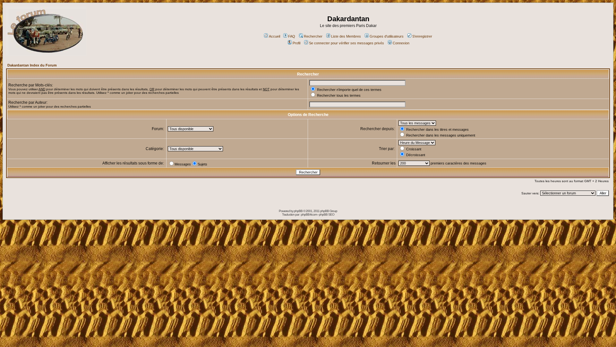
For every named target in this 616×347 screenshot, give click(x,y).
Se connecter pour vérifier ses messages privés (346, 43)
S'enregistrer (422, 36)
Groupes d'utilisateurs (387, 36)
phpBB (298, 211)
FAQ (291, 36)
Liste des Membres (346, 36)
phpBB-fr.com (309, 214)
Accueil (274, 36)
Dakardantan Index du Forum (32, 65)
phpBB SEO (326, 214)
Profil (296, 43)
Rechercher (313, 36)
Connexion (401, 43)
